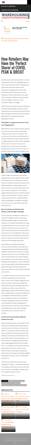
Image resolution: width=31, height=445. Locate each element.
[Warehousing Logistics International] (15, 16)
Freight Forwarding (14, 383)
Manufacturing (6, 385)
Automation (12, 381)
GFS (5, 345)
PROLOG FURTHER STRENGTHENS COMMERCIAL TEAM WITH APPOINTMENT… (21, 28)
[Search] (29, 2)
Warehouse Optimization (19, 385)
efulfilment (20, 381)
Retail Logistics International (8, 6)
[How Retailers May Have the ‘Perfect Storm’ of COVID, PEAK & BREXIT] (15, 45)
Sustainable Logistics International (9, 10)
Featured (4, 383)
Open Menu (3, 2)
